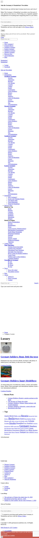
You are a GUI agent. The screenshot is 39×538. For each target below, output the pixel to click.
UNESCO (31, 432)
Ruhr (10, 432)
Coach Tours (11, 255)
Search (36, 283)
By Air (10, 262)
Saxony (10, 237)
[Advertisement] (10, 448)
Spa (9, 103)
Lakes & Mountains (13, 98)
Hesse (9, 227)
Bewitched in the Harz (14, 408)
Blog (5, 57)
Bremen (10, 210)
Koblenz (27, 428)
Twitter (6, 65)
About (6, 275)
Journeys (10, 96)
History (10, 93)
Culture (10, 86)
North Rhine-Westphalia (15, 232)
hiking (12, 428)
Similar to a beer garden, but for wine (20, 500)
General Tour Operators (15, 248)
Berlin (10, 209)
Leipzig (31, 428)
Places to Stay (8, 54)
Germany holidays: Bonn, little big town (19, 357)
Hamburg (10, 215)
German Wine (16, 426)
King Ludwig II (21, 428)
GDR (12, 426)
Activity (10, 78)
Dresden (12, 423)
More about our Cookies (8, 535)
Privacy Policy (29, 27)
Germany (24, 425)
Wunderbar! (4, 60)
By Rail (10, 263)
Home (6, 42)
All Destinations (12, 104)
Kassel (16, 428)
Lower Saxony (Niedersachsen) (17, 228)
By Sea (10, 266)
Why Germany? (9, 44)
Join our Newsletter (6, 70)
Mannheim (11, 217)
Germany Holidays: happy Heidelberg (18, 381)
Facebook (7, 67)
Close (2, 35)
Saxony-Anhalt (12, 238)
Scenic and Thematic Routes (16, 199)
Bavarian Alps (31, 416)
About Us (11, 276)
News (6, 268)
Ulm (27, 432)
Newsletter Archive (13, 271)
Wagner (36, 432)
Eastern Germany (9, 49)
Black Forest (19, 419)
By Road (10, 265)
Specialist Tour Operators (15, 252)
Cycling (6, 423)
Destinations (7, 75)
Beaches (10, 81)
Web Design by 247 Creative (9, 527)
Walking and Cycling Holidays (17, 257)
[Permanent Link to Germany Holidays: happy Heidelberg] (6, 377)
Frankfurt (10, 214)
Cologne (10, 212)
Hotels (10, 94)
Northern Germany (9, 50)
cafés (10, 421)
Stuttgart (23, 432)
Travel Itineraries (9, 55)
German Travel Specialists (15, 247)
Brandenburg (12, 225)
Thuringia (11, 242)
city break (16, 421)
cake (13, 421)
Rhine (31, 430)
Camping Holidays (13, 258)
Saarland (10, 235)
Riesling (35, 430)
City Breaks (11, 83)
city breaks (21, 421)
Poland (26, 430)
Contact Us (7, 473)
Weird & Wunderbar (14, 204)
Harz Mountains (7, 428)
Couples (10, 84)
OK (2, 537)
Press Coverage (12, 278)
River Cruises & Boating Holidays (18, 253)
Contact (10, 280)
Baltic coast (17, 416)
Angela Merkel (9, 416)
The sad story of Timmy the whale (18, 401)
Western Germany (9, 52)
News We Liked (12, 270)
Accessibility (8, 530)
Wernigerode (7, 434)
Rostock (6, 432)
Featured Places (8, 46)
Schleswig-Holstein (13, 240)
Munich (10, 219)
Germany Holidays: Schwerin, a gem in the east (21, 406)
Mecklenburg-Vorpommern (16, 230)
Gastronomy (11, 89)
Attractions (11, 80)
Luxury (10, 99)
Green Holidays (12, 91)
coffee (26, 421)
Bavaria (10, 223)
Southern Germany (9, 47)
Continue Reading (6, 365)
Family (10, 88)
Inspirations (7, 195)
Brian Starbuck (28, 419)
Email (6, 490)
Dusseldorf (20, 423)
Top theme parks (13, 200)
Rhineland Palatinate (14, 233)
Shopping (11, 101)
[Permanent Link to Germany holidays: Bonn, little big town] (6, 353)
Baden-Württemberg (14, 222)
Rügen (13, 432)
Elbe (25, 423)
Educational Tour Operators (16, 250)
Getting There (8, 243)
